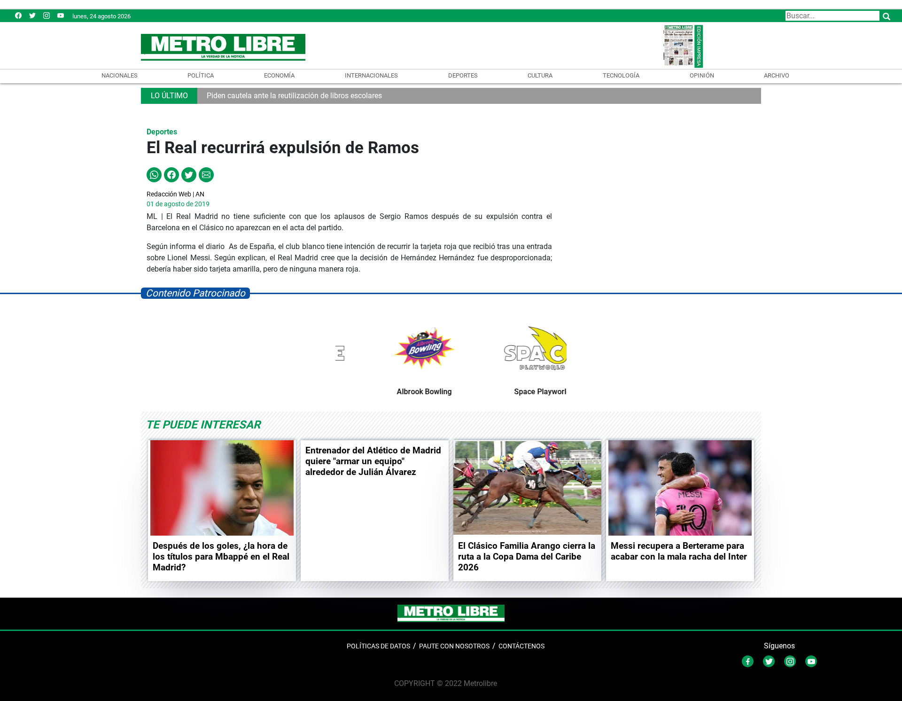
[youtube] (60, 15)
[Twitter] (32, 15)
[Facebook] (18, 15)
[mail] (46, 15)
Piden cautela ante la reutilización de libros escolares (294, 95)
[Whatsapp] (154, 174)
